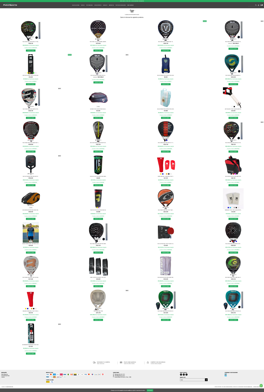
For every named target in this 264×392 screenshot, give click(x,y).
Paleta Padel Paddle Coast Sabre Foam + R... (233, 277)
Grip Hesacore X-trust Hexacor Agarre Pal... (233, 109)
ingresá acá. (250, 386)
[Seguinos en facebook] (184, 375)
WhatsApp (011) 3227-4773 (120, 374)
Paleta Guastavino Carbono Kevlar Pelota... (98, 142)
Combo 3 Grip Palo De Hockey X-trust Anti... (98, 277)
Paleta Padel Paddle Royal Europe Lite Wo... (31, 109)
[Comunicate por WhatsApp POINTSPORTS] (261, 385)
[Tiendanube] (7, 387)
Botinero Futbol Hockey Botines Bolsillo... (98, 109)
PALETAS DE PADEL (75, 5)
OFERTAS (83, 5)
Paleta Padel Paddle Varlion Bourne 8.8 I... (233, 75)
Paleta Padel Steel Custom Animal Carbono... (98, 41)
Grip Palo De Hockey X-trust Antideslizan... (31, 75)
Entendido (149, 390)
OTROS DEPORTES (97, 5)
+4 (238, 207)
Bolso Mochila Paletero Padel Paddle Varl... (31, 210)
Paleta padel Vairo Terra (98, 311)
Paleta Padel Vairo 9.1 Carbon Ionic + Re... (165, 41)
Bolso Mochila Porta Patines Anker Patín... (233, 176)
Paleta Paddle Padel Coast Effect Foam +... (166, 210)
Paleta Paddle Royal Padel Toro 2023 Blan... (31, 277)
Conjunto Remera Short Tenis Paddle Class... (30, 243)
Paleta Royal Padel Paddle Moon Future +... (233, 243)
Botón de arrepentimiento (258, 386)
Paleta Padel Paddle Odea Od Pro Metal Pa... (233, 311)
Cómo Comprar (130, 5)
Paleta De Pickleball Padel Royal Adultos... (31, 176)
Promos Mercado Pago (5, 375)
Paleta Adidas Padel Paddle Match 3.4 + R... (166, 142)
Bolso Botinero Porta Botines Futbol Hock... (165, 75)
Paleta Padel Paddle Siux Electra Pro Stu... (233, 41)
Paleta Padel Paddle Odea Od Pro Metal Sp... (166, 311)
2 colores (30, 39)
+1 (35, 72)
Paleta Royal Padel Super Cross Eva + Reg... (233, 142)
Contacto (105, 5)
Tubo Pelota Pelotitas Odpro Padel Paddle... (98, 176)
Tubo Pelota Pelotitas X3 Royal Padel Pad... (98, 210)
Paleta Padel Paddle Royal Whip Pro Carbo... (98, 243)
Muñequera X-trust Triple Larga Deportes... (233, 210)
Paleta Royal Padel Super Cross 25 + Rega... (31, 41)
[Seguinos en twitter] (186, 375)
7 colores (98, 106)
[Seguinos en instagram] (181, 375)
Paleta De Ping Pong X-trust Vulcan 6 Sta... (166, 243)
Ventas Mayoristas (4, 374)
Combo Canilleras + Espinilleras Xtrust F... (166, 176)
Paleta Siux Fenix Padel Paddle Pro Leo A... (98, 75)
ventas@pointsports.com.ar (120, 375)
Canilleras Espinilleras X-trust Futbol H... (31, 311)
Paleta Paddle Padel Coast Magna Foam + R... (31, 142)
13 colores (165, 72)
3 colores (165, 274)
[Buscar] (256, 5)
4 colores (30, 241)
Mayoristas (111, 5)
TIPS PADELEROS (89, 5)
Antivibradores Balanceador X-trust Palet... (30, 344)
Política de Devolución (121, 5)
